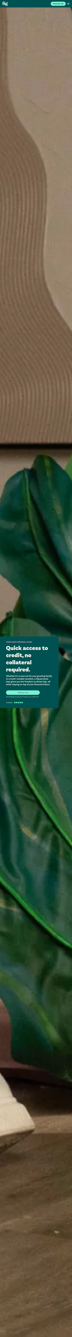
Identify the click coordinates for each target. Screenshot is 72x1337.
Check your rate (58, 4)
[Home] (5, 3)
